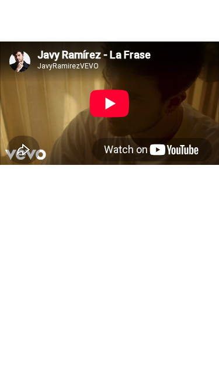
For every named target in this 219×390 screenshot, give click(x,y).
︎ (7, 11)
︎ (80, 11)
